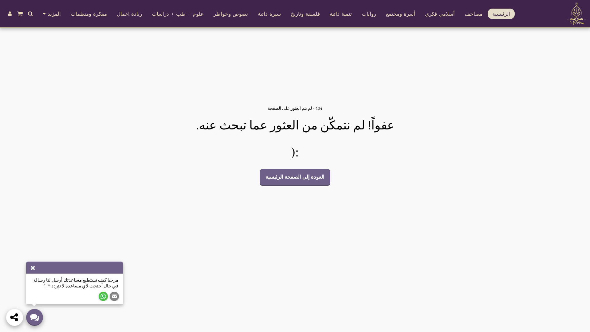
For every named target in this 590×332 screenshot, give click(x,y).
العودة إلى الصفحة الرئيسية (295, 177)
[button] (30, 13)
